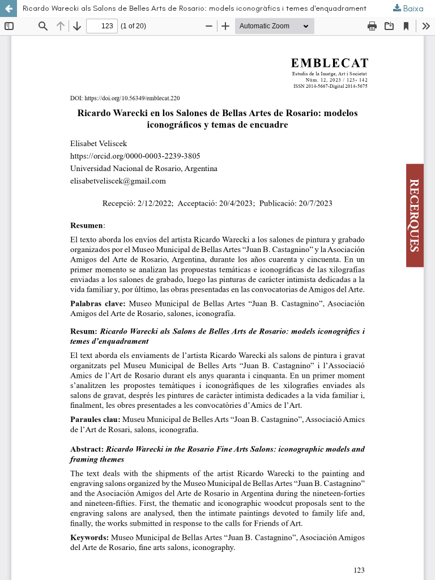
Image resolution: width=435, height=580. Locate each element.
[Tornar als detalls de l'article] (8, 8)
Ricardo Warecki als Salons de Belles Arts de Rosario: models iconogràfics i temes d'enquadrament (194, 8)
